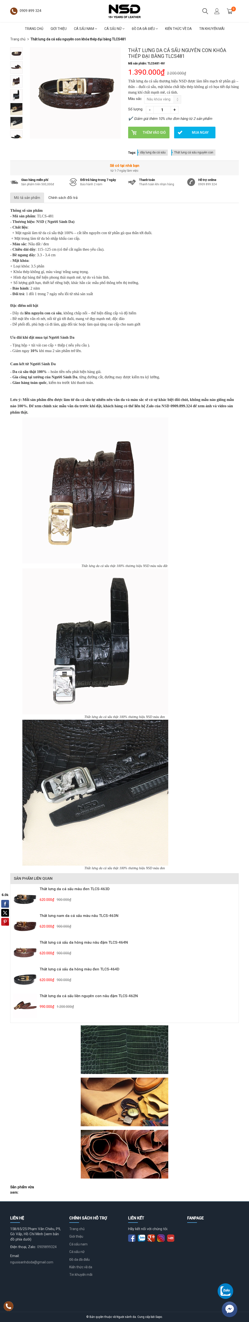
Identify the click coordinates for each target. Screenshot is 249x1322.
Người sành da (126, 1317)
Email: (14, 1256)
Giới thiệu (59, 29)
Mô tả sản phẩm (27, 197)
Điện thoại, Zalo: (23, 1247)
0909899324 (47, 1247)
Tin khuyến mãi (211, 29)
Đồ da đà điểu (144, 29)
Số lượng (135, 109)
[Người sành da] (124, 11)
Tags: (132, 152)
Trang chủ (34, 29)
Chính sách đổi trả (63, 197)
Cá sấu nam (84, 29)
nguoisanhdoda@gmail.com (31, 1262)
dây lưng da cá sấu (153, 152)
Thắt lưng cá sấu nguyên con (193, 152)
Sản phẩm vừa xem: (22, 1189)
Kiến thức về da (178, 29)
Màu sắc (135, 99)
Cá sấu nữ (113, 29)
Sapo (158, 1317)
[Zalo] (225, 1291)
